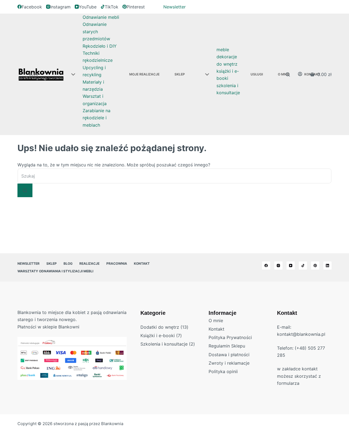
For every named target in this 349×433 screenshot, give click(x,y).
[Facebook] (266, 265)
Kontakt (142, 263)
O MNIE (283, 74)
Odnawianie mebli (101, 17)
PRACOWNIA (116, 263)
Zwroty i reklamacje (229, 363)
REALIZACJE (89, 263)
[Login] (300, 74)
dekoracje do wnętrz (226, 60)
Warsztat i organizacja (95, 99)
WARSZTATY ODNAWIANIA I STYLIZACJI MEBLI (55, 271)
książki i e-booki (227, 74)
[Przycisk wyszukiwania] (24, 190)
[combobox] (174, 176)
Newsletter (174, 7)
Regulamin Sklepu (227, 346)
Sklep (51, 263)
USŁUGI (257, 74)
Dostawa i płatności (229, 354)
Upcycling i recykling (94, 71)
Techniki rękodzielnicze (98, 56)
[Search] (288, 74)
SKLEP (179, 74)
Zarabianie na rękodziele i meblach (96, 118)
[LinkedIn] (327, 265)
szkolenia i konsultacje (228, 89)
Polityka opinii (223, 371)
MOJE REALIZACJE (144, 74)
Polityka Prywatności (230, 337)
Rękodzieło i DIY (100, 46)
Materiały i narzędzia (93, 85)
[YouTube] (291, 265)
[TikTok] (303, 265)
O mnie (216, 320)
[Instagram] (278, 265)
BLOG (33, 74)
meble (222, 49)
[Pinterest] (315, 265)
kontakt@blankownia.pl (301, 334)
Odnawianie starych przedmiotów (96, 31)
